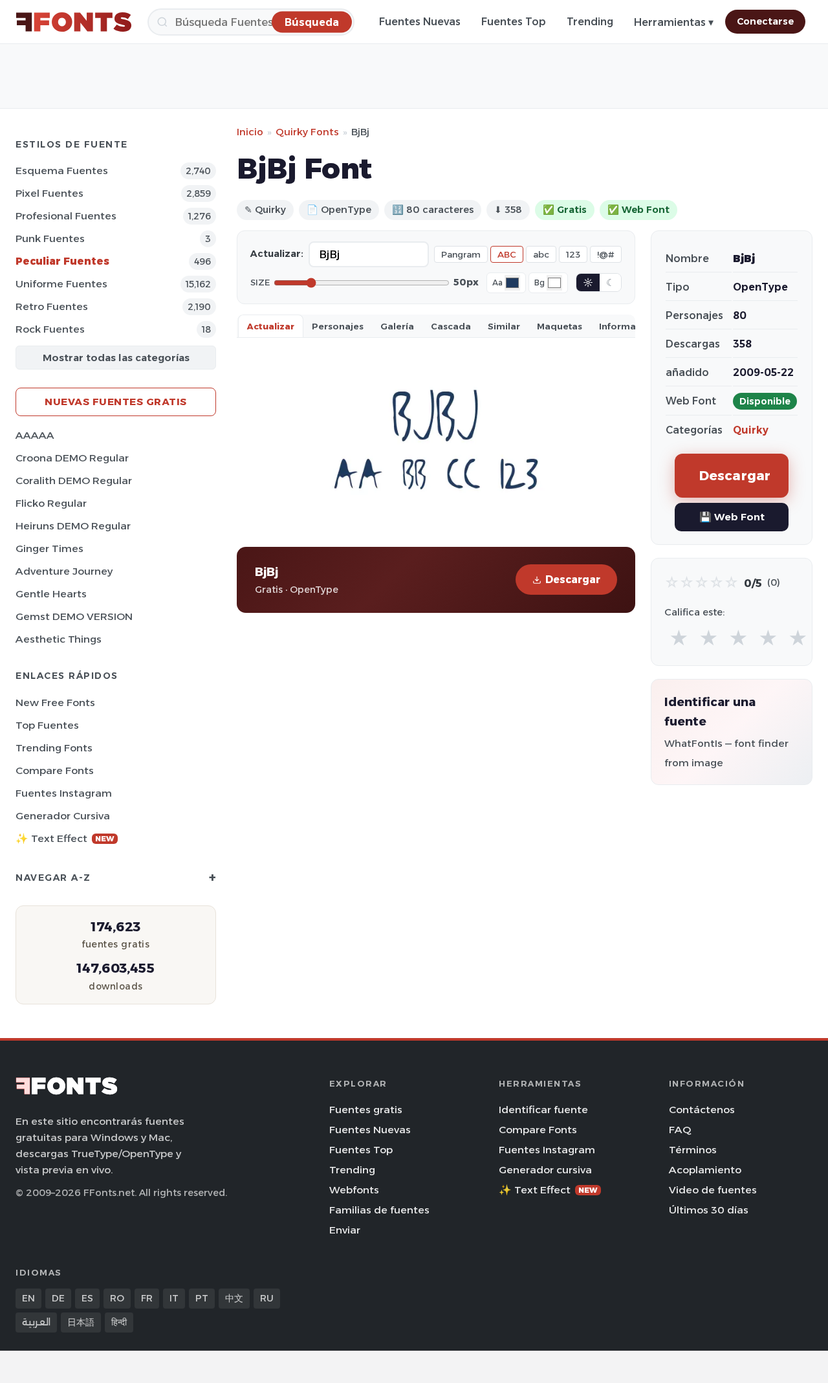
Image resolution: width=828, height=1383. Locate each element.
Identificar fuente (543, 1109)
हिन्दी (119, 1322)
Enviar (344, 1230)
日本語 (80, 1322)
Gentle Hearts (51, 594)
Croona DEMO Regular (72, 458)
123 (573, 254)
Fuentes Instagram (64, 793)
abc (541, 254)
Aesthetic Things (59, 639)
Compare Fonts (55, 770)
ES (87, 1298)
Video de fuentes (713, 1190)
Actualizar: (276, 254)
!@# (606, 254)
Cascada (451, 326)
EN (28, 1298)
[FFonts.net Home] (74, 22)
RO (117, 1298)
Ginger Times (49, 548)
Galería (397, 326)
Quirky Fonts (307, 132)
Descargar (572, 579)
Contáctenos (702, 1109)
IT (174, 1298)
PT (201, 1298)
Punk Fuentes (50, 238)
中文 (234, 1298)
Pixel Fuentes (49, 193)
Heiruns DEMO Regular (73, 526)
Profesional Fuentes (66, 216)
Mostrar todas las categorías (116, 357)
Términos (693, 1150)
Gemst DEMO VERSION (74, 616)
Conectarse (765, 21)
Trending (590, 22)
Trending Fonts (54, 748)
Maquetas (559, 326)
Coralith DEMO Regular (74, 480)
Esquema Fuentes (62, 170)
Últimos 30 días (708, 1210)
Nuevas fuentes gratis (116, 401)
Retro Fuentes (52, 306)
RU (267, 1298)
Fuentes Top (513, 22)
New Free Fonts (55, 702)
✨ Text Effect (65, 838)
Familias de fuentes (379, 1210)
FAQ (680, 1129)
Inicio (250, 132)
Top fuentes (47, 725)
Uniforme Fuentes (61, 284)
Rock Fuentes (50, 329)
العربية (36, 1322)
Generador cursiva (63, 816)
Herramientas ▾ (674, 22)
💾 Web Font (732, 517)
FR (147, 1298)
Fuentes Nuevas (420, 22)
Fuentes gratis (365, 1109)
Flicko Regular (51, 503)
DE (58, 1298)
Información (627, 326)
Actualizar (270, 326)
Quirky (750, 430)
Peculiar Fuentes (62, 261)
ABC (506, 254)
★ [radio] (679, 638)
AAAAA (35, 435)
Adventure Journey (64, 571)
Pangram (461, 254)
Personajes (338, 326)
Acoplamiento (705, 1170)
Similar (504, 326)
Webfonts (354, 1190)
